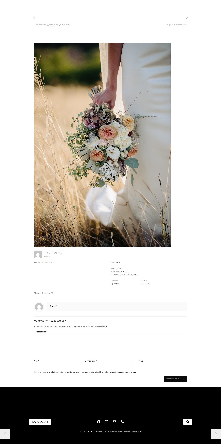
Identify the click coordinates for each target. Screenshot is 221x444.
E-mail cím (91, 361)
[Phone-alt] (122, 421)
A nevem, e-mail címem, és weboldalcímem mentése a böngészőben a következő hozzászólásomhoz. (86, 372)
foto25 (52, 24)
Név (36, 361)
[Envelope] (114, 421)
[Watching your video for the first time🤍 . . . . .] (14, 400)
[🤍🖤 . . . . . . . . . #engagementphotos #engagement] (207, 400)
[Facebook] (98, 421)
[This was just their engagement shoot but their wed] (124, 400)
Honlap (139, 361)
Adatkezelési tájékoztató (129, 431)
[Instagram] (106, 421)
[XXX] (97, 400)
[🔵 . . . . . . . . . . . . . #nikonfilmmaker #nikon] (152, 400)
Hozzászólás (40, 332)
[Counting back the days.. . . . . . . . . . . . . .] (69, 400)
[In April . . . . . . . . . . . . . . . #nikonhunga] (179, 400)
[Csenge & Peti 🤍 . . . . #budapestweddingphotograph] (42, 400)
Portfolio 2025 (48, 263)
